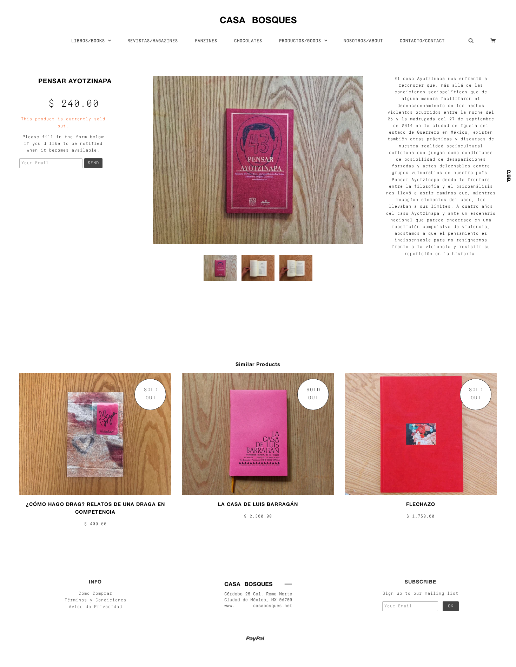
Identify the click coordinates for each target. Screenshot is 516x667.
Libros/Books (89, 41)
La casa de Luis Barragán (258, 504)
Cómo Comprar (95, 594)
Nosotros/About (363, 41)
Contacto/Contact (422, 41)
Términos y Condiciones (95, 600)
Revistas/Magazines (152, 41)
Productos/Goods (301, 41)
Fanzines (206, 41)
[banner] (258, 18)
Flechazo (420, 504)
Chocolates (248, 41)
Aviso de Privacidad (95, 607)
